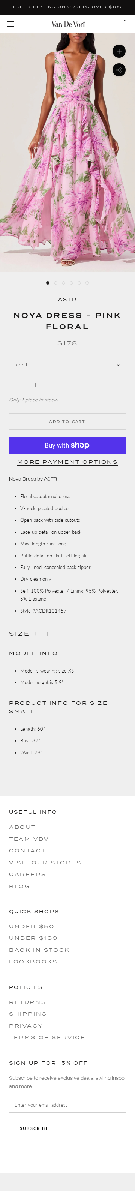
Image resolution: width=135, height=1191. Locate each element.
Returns (27, 1002)
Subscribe (34, 1128)
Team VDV (29, 839)
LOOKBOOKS (33, 961)
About (22, 827)
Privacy (26, 1025)
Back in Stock (39, 950)
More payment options (67, 461)
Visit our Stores (45, 862)
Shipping (28, 1013)
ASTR (67, 299)
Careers (27, 874)
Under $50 (31, 926)
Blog (19, 886)
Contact (27, 850)
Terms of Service (47, 1037)
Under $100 (33, 938)
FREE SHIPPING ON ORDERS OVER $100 (67, 6)
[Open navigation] (10, 24)
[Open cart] (125, 24)
